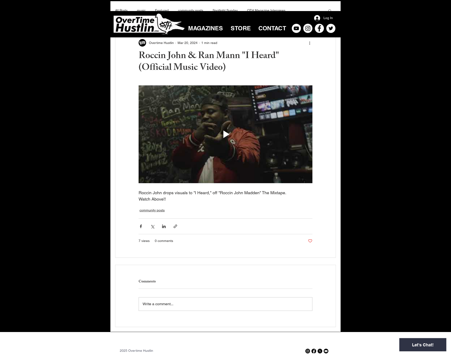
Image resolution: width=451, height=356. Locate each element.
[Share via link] (175, 226)
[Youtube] (326, 351)
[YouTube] (296, 28)
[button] (330, 10)
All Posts (121, 10)
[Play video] (225, 134)
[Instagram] (307, 28)
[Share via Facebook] (141, 226)
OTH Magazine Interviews (266, 10)
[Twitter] (330, 28)
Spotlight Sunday (225, 10)
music (141, 10)
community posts (190, 10)
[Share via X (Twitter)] (152, 226)
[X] (320, 351)
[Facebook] (319, 28)
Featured (162, 10)
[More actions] (309, 43)
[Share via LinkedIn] (164, 226)
